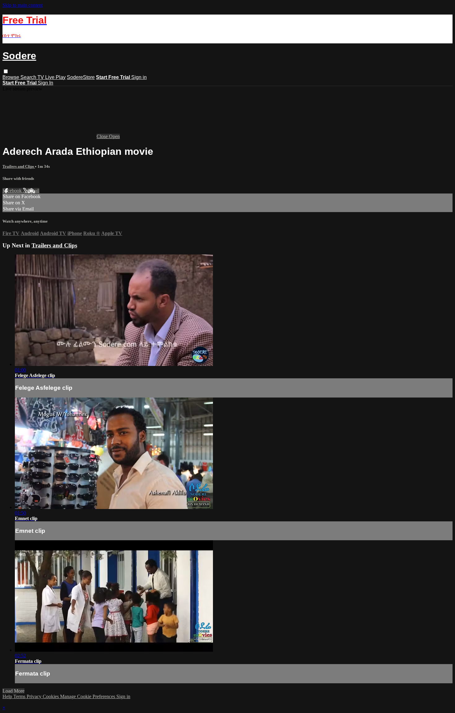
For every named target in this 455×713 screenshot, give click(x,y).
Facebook (12, 190)
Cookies (51, 696)
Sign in (139, 77)
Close (103, 136)
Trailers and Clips (18, 166)
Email (33, 190)
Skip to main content (22, 5)
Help (7, 696)
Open (114, 136)
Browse (11, 77)
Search (28, 77)
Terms (20, 696)
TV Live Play (51, 77)
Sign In (45, 82)
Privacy (35, 696)
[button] (6, 71)
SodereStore (81, 77)
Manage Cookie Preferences (88, 696)
